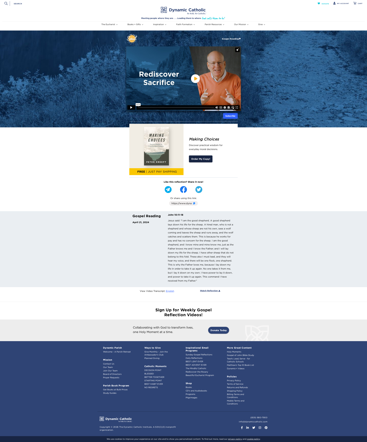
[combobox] (158, 3)
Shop (189, 383)
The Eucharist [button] (108, 24)
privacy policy (235, 439)
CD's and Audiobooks (196, 390)
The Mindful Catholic (196, 368)
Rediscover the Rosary (197, 372)
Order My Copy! (200, 158)
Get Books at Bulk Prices (115, 389)
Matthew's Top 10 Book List (240, 365)
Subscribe (230, 116)
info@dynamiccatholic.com (253, 421)
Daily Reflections (194, 358)
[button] (323, 3)
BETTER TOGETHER (154, 377)
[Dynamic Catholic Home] (183, 10)
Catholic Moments (155, 366)
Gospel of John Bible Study (240, 355)
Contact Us (108, 363)
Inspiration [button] (158, 24)
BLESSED (149, 373)
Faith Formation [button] (184, 24)
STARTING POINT (153, 380)
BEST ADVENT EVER (196, 365)
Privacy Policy (234, 380)
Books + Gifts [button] (134, 24)
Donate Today (218, 330)
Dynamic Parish (112, 347)
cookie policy (253, 439)
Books (189, 387)
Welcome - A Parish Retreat (117, 351)
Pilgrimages (191, 397)
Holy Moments (234, 351)
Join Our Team (110, 370)
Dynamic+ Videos (235, 368)
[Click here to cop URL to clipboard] (194, 203)
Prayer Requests (111, 377)
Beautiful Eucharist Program (200, 375)
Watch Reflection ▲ (210, 290)
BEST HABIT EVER (153, 384)
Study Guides (109, 393)
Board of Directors (112, 374)
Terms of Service (235, 384)
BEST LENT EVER (194, 361)
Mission (107, 359)
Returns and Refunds (237, 387)
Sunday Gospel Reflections (199, 354)
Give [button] (260, 24)
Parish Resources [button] (213, 24)
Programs (190, 394)
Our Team (108, 367)
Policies (232, 376)
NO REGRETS (151, 387)
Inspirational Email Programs (197, 349)
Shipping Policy (234, 391)
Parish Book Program (116, 385)
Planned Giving (151, 358)
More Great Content (239, 347)
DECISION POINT (152, 370)
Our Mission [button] (240, 24)
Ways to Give (152, 347)
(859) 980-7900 (258, 417)
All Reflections (137, 115)
